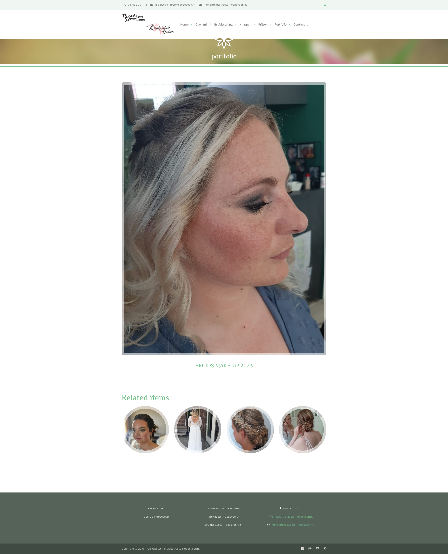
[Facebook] (302, 548)
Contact (299, 24)
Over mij (201, 24)
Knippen (245, 24)
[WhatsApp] (324, 548)
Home (184, 24)
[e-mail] (317, 548)
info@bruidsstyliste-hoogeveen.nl (225, 4)
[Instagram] (310, 548)
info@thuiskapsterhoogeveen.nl (174, 4)
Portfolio (281, 24)
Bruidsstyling (223, 24)
